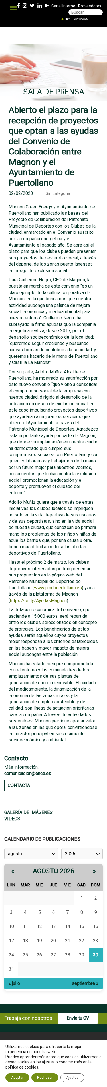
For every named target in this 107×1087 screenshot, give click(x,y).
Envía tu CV (78, 1018)
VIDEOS (12, 818)
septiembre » (85, 983)
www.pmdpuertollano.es (58, 587)
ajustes (48, 1062)
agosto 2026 (53, 871)
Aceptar (17, 1078)
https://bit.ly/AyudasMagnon (38, 600)
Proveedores (89, 6)
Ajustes (72, 1078)
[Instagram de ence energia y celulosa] (25, 6)
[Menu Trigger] (13, 8)
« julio (14, 983)
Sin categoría (58, 193)
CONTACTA (19, 785)
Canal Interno (63, 6)
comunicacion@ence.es (27, 773)
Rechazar (45, 1078)
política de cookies (21, 1067)
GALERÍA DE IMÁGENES (28, 812)
